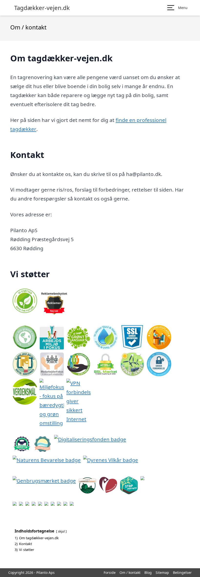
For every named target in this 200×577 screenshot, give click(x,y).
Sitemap (162, 572)
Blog (148, 572)
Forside (110, 572)
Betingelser (182, 572)
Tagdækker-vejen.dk (42, 8)
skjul (61, 531)
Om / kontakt (130, 572)
